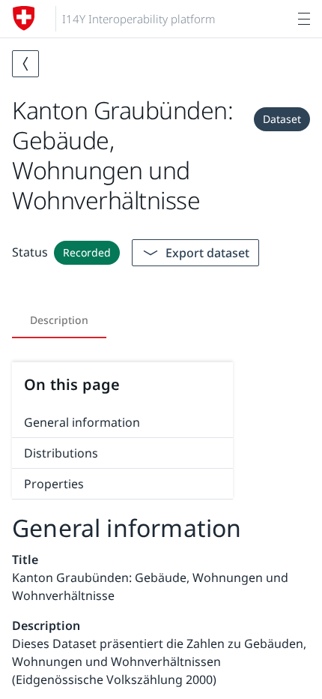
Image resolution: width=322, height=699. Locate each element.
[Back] (25, 63)
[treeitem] (122, 422)
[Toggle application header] (304, 19)
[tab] (59, 320)
